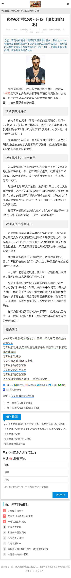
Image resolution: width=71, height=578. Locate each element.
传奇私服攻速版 (12, 356)
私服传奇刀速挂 (16, 538)
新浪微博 (32, 385)
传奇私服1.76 (14, 543)
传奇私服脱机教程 (17, 521)
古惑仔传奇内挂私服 (18, 554)
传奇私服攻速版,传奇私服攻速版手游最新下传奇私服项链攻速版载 (36, 429)
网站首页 (15, 11)
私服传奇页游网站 (17, 532)
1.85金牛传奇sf (15, 510)
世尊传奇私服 (14, 527)
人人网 (54, 385)
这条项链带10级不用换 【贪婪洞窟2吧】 (26, 378)
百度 (7, 390)
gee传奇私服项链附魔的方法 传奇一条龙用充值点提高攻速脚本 (36, 424)
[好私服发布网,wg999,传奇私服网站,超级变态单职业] (35, 4)
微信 (63, 385)
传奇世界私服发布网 (14, 370)
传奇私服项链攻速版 (14, 365)
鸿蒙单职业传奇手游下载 (20, 516)
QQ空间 (20, 385)
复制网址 (17, 390)
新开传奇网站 (27, 11)
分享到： (9, 385)
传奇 (8, 93)
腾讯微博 (44, 385)
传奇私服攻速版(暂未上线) (18, 360)
